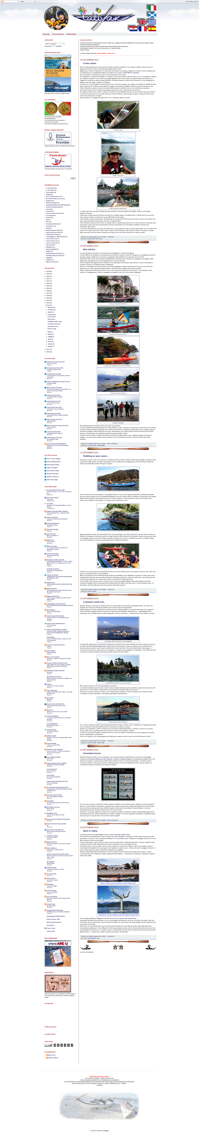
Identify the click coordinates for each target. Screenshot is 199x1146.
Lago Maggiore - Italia (94, 938)
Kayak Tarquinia (51, 743)
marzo (50, 341)
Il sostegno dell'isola (52, 224)
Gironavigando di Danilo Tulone (56, 916)
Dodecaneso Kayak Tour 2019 (55, 362)
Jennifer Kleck (51, 904)
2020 (48, 286)
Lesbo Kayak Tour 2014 (54, 401)
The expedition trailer (52, 439)
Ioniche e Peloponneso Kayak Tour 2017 (58, 381)
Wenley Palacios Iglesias (54, 922)
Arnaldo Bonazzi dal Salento (55, 910)
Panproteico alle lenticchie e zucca (56, 705)
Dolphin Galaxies (51, 652)
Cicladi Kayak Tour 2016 (54, 374)
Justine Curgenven (52, 517)
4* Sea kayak (50, 190)
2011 (48, 349)
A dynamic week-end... (94, 602)
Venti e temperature (58, 34)
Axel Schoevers (51, 534)
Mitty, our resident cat (53, 535)
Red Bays (49, 699)
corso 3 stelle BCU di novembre (128, 73)
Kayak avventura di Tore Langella (56, 763)
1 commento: (110, 236)
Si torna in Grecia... (52, 363)
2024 (48, 276)
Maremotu (50, 710)
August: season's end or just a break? (57, 711)
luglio (49, 332)
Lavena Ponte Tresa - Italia (95, 238)
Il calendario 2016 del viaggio (54, 396)
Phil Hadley (50, 884)
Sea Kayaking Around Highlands (56, 444)
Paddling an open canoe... (96, 456)
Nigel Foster (50, 540)
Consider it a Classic (52, 880)
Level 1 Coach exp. (51, 238)
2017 (48, 293)
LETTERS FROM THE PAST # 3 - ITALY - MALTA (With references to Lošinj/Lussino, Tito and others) (59, 563)
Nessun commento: (112, 443)
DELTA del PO (50, 808)
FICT (47, 222)
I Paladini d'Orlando (52, 836)
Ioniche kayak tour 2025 (53, 230)
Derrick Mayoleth (52, 769)
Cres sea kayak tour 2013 (53, 213)
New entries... (90, 249)
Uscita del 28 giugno (52, 783)
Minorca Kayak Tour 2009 (54, 387)
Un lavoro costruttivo (52, 731)
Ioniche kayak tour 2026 (53, 232)
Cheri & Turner (51, 928)
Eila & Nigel (50, 698)
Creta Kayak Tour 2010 (53, 431)
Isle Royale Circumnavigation (55, 570)
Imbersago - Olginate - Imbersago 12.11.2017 (59, 658)
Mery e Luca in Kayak (53, 657)
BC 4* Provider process (53, 196)
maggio (50, 336)
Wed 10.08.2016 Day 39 (53, 725)
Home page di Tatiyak (53, 464)
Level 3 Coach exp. (51, 243)
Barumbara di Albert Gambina (55, 560)
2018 (48, 290)
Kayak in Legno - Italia (53, 919)
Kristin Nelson (51, 878)
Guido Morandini (51, 867)
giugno (50, 334)
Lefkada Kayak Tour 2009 (54, 437)
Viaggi (48, 257)
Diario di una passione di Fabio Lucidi (58, 854)
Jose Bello (50, 503)
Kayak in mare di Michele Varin (56, 623)
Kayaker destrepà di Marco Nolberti (57, 511)
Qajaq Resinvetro (52, 842)
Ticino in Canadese (52, 892)
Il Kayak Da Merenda (53, 523)
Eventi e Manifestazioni (53, 461)
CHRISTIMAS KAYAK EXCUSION (55, 764)
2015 (48, 298)
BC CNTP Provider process (54, 198)
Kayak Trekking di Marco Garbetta (57, 629)
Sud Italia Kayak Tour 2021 (54, 255)
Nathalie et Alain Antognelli (55, 749)
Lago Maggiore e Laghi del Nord (55, 236)
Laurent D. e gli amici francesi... (56, 645)
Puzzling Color (51, 541)
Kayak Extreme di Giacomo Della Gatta (58, 819)
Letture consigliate (52, 467)
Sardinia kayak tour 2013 (53, 253)
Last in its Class (51, 770)
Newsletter (49, 247)
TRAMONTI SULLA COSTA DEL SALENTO (58, 911)
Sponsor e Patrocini (52, 476)
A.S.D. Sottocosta (52, 690)
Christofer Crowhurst (53, 569)
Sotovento (49, 672)
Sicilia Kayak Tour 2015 (54, 395)
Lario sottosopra (51, 625)
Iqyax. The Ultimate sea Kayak (55, 796)
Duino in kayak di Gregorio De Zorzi (57, 781)
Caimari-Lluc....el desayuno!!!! (55, 849)
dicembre (51, 307)
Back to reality (90, 831)
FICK (47, 220)
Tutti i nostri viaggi (52, 479)
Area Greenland (51, 874)
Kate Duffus (50, 801)
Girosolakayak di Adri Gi (54, 676)
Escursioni (49, 215)
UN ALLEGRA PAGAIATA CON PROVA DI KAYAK (60, 605)
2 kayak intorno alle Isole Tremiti (55, 814)
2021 (48, 283)
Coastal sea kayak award (53, 207)
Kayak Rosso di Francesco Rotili (56, 824)
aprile (50, 339)
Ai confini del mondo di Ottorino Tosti (57, 787)
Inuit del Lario (51, 582)
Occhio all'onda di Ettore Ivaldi (55, 490)
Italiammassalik (51, 736)
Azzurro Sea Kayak (52, 553)
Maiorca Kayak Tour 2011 (54, 419)
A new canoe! (89, 63)
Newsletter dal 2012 (52, 473)
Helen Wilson (50, 637)
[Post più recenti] (150, 947)
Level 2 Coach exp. (51, 241)
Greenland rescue (92, 753)
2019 (48, 288)
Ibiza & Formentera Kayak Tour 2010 (57, 425)
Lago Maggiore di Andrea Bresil (56, 604)
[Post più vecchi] (85, 947)
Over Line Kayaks (52, 896)
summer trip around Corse (127, 918)
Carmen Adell (51, 931)
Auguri (48, 194)
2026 (48, 271)
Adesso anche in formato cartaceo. (56, 831)
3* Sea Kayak (50, 188)
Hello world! (50, 758)
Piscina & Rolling (51, 249)
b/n (48, 825)
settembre (51, 314)
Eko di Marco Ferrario (53, 807)
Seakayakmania (51, 730)
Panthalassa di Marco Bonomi (55, 670)
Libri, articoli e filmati (53, 470)
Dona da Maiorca (52, 848)
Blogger (106, 1130)
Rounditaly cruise (52, 813)
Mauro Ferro (111, 53)
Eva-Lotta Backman (52, 497)
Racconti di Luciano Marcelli (55, 830)
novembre (51, 309)
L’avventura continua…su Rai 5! (55, 869)
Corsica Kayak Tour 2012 (54, 407)
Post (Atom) (89, 952)
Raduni (48, 251)
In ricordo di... (50, 226)
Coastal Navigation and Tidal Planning (57, 205)
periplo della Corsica (123, 834)
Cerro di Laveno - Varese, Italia (96, 742)
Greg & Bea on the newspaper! (55, 409)
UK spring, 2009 (51, 905)
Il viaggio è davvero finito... (54, 369)
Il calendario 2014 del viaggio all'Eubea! (57, 415)
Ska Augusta (50, 861)
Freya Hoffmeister (52, 724)
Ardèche (49, 646)
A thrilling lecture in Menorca (54, 433)
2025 (48, 274)
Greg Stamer (50, 925)
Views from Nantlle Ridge (54, 611)
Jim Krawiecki (51, 610)
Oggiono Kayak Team (53, 596)
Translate (58, 46)
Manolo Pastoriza (52, 588)
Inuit (47, 228)
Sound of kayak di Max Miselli (55, 616)
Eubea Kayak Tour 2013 (54, 413)
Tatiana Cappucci (102, 53)
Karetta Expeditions (52, 716)
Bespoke (48, 200)
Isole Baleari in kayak (52, 234)
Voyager (48, 260)
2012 (48, 305)
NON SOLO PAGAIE (52, 529)
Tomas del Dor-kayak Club (97, 646)
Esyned (49, 684)
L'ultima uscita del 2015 (53, 745)
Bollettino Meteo (71, 34)
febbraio (50, 344)
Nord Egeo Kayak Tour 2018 (55, 368)
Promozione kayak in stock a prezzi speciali (58, 843)
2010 (48, 352)
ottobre (50, 312)
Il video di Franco (51, 427)
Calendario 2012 (51, 421)
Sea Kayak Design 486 (53, 555)
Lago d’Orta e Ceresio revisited (55, 685)
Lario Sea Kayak (51, 890)
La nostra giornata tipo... (53, 402)
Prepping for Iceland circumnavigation (57, 519)
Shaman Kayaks (126, 759)
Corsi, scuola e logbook (54, 458)
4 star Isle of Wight (52, 886)
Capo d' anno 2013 (52, 837)
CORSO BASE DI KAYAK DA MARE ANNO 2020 (59, 584)
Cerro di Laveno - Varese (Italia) (96, 445)
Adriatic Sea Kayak (52, 575)
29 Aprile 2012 (50, 863)
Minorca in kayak (52, 546)
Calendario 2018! (51, 383)
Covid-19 (48, 211)
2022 (48, 281)
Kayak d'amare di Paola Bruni (55, 704)
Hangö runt (50, 499)
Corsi (47, 209)
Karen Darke (50, 775)
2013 (48, 303)
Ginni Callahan (51, 651)
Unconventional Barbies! (53, 776)
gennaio (50, 346)
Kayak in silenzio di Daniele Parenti (57, 663)
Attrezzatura (49, 192)
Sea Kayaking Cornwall (53, 757)
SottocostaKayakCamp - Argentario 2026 (58, 513)
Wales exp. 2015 (51, 262)
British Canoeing (51, 203)
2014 (48, 300)
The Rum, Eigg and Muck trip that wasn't (58, 802)
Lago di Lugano (92, 591)
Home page (46, 34)
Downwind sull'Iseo (52, 525)
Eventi (48, 217)
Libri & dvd (49, 245)
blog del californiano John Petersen (100, 759)
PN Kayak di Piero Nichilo (54, 795)
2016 (48, 295)
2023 (48, 278)
